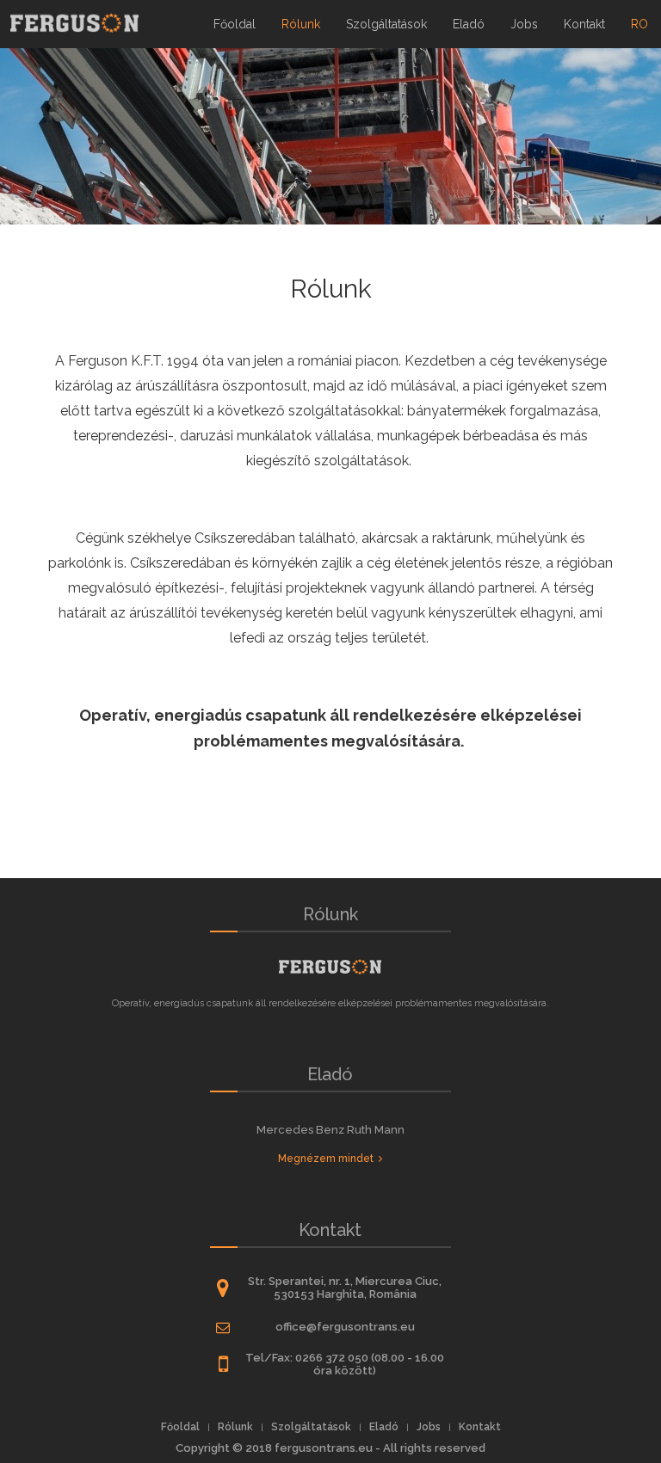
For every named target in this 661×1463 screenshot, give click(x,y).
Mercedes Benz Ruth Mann (330, 1129)
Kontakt (584, 24)
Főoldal (234, 24)
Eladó (469, 24)
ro (646, 15)
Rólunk (300, 24)
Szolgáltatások (386, 24)
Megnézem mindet (328, 1159)
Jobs (524, 24)
